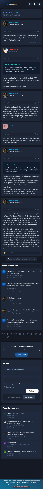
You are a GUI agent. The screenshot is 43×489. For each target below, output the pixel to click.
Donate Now (21, 355)
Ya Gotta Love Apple (14, 298)
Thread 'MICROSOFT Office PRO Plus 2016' (21, 451)
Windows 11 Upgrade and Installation (25, 312)
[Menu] (3, 4)
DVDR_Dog (7, 15)
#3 (38, 103)
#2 (38, 58)
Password (7, 377)
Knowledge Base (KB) (18, 275)
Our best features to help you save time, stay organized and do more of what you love (22, 321)
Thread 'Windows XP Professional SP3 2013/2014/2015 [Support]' (20, 423)
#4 (38, 134)
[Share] (35, 32)
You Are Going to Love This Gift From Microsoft (23, 310)
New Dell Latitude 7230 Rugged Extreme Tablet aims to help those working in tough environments (23, 286)
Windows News (16, 290)
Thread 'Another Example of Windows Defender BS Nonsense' (20, 433)
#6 (38, 210)
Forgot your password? (12, 384)
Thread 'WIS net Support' (15, 413)
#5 (38, 159)
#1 (38, 32)
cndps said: (9, 165)
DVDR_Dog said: (11, 64)
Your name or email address (14, 369)
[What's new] (39, 4)
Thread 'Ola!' (11, 443)
